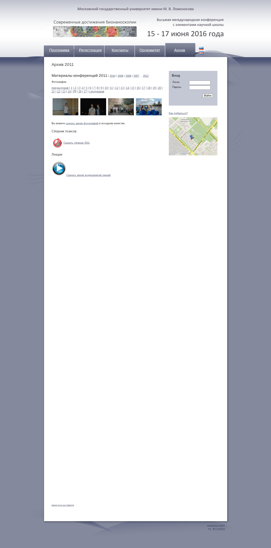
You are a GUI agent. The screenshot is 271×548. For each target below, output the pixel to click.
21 (53, 91)
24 (69, 91)
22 (58, 91)
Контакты (120, 50)
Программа (59, 50)
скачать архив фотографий (82, 123)
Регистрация (90, 50)
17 (143, 88)
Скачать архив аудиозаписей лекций (88, 175)
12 (116, 88)
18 (148, 88)
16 (138, 88)
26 (80, 91)
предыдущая (60, 88)
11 (111, 88)
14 (127, 88)
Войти (207, 95)
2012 (146, 75)
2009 (120, 75)
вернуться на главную (63, 505)
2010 (112, 75)
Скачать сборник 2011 (76, 142)
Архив (179, 50)
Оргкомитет (149, 50)
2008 (128, 75)
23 (63, 91)
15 (132, 88)
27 (85, 91)
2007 (136, 75)
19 (154, 88)
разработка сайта (216, 525)
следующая (96, 91)
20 (159, 88)
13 (122, 88)
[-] (65, 114)
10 (106, 88)
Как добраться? (178, 113)
